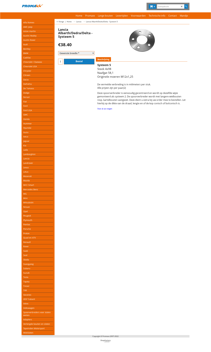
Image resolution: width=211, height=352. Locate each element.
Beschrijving (103, 59)
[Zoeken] (186, 6)
